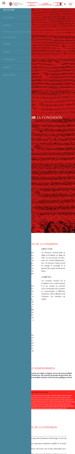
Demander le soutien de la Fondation (17, 32)
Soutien (7, 25)
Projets (7, 44)
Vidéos (6, 51)
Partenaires (9, 75)
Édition (7, 67)
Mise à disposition (9, 37)
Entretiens (8, 59)
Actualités (8, 17)
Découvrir (8, 10)
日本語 (70, 4)
